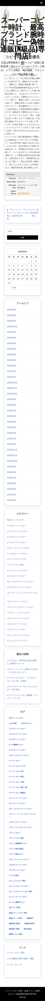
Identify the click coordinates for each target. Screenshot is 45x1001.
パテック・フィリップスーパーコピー (22, 815)
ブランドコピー (15, 833)
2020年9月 (11, 399)
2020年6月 (11, 416)
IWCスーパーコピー (15, 520)
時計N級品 (28, 929)
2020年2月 (11, 439)
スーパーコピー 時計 (16, 782)
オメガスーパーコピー (16, 537)
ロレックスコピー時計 (17, 881)
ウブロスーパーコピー (16, 526)
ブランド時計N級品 (16, 849)
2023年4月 (11, 332)
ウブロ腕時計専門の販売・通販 (20, 959)
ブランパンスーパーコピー (18, 618)
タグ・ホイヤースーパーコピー (20, 582)
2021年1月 (11, 377)
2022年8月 (11, 343)
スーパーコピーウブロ (16, 559)
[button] (41, 3)
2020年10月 (12, 394)
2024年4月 (11, 321)
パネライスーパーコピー (17, 601)
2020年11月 (12, 388)
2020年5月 (11, 422)
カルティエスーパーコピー (18, 548)
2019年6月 (11, 483)
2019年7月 (11, 478)
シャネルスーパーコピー (17, 554)
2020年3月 (11, 433)
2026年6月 (11, 310)
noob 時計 (13, 723)
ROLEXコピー (26, 723)
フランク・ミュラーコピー (18, 613)
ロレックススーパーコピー (18, 635)
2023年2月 (11, 338)
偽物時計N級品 (14, 923)
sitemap (22, 997)
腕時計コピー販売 (15, 934)
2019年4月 (11, 495)
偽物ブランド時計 (15, 918)
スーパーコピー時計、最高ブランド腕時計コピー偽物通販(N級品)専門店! (22, 37)
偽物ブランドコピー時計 (18, 913)
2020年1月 (11, 444)
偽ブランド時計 (15, 907)
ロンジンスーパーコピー (17, 641)
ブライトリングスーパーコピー (20, 607)
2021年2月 (11, 371)
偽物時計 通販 (14, 929)
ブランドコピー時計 (16, 838)
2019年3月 (11, 500)
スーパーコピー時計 (15, 565)
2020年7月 (11, 411)
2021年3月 (11, 366)
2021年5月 (11, 360)
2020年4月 (11, 427)
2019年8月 (11, 472)
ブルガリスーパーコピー (17, 624)
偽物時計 (30, 918)
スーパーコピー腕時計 (17, 793)
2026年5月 (11, 315)
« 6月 (13, 288)
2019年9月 (11, 467)
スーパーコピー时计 (16, 771)
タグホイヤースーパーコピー (19, 587)
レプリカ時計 (14, 875)
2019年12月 (12, 450)
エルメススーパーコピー (17, 531)
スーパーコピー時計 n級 (18, 787)
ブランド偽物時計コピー (18, 843)
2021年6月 (11, 355)
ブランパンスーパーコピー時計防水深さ (30, 213)
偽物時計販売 (29, 923)
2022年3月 (11, 349)
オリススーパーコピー (16, 542)
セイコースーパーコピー (17, 570)
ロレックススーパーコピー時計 (20, 891)
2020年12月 (12, 383)
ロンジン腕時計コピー (17, 902)
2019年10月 (12, 461)
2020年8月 (11, 405)
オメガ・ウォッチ (14, 964)
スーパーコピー (15, 761)
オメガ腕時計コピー (16, 745)
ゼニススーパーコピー (16, 576)
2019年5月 (11, 489)
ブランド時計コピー (16, 854)
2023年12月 (12, 327)
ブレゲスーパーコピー (16, 629)
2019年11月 (12, 455)
